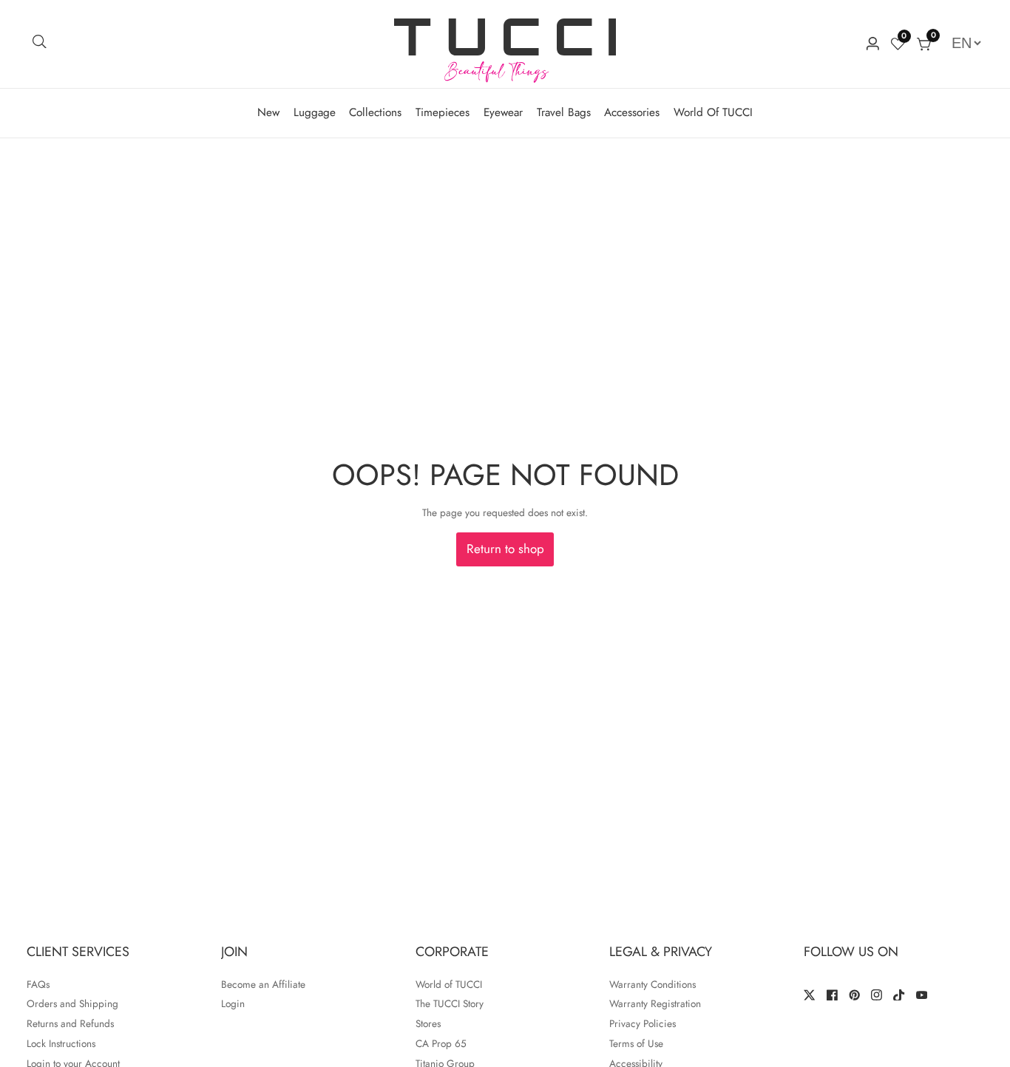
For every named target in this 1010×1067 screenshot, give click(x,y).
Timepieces (443, 112)
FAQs (38, 984)
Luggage (315, 112)
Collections (375, 112)
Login (233, 1003)
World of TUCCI (449, 984)
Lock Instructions (61, 1043)
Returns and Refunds (70, 1023)
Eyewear (503, 112)
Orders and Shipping (72, 1003)
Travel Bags (564, 112)
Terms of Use (636, 1043)
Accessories (632, 112)
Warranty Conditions (652, 984)
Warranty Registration (655, 1003)
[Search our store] (39, 44)
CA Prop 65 (441, 1043)
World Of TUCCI (713, 112)
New (268, 112)
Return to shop (505, 549)
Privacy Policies (642, 1023)
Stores (428, 1023)
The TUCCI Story (450, 1003)
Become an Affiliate (263, 984)
